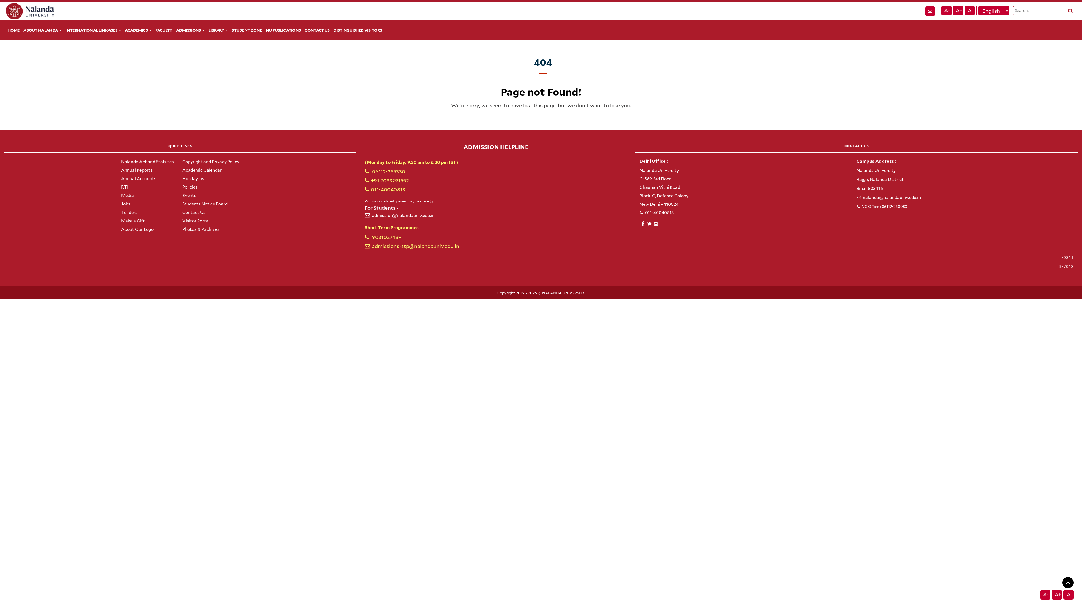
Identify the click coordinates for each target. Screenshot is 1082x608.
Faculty (163, 30)
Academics (136, 30)
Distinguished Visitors (357, 30)
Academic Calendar (202, 170)
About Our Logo (137, 229)
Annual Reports (137, 170)
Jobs (125, 204)
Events (189, 195)
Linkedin (649, 223)
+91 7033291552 (390, 181)
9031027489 (386, 237)
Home (13, 30)
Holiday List (194, 178)
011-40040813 (388, 190)
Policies (190, 187)
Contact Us (317, 30)
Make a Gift (133, 220)
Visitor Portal (196, 220)
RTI (124, 187)
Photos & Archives (200, 229)
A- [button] (947, 10)
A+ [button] (959, 10)
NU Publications (283, 30)
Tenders (129, 212)
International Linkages (91, 30)
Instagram (656, 224)
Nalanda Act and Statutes (147, 161)
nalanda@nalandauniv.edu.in (892, 197)
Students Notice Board (205, 204)
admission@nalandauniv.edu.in (403, 215)
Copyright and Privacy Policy (210, 161)
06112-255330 (388, 172)
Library (216, 30)
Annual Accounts (138, 178)
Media (127, 195)
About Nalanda (40, 30)
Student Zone (247, 30)
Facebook (643, 223)
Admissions (188, 30)
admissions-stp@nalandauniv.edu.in (415, 246)
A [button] (970, 10)
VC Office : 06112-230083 (884, 207)
